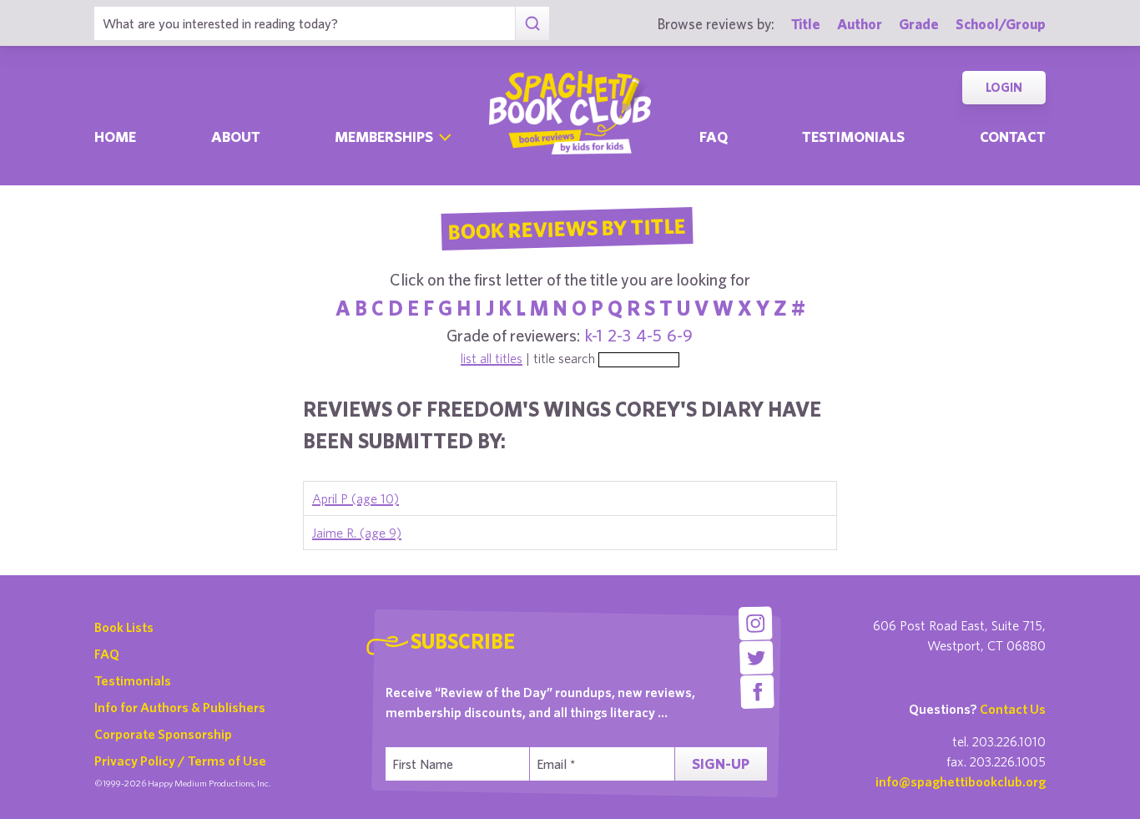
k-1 (594, 335)
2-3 (619, 335)
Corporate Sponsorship (163, 733)
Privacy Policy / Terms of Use (180, 760)
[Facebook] (757, 692)
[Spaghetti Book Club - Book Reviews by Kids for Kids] (570, 112)
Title (805, 24)
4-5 (649, 335)
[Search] (532, 23)
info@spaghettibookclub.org (960, 781)
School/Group (1001, 24)
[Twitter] (756, 657)
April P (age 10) (355, 498)
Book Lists (124, 626)
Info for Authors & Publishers (179, 707)
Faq (713, 136)
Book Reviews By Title (566, 228)
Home (115, 136)
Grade (919, 24)
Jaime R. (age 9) (356, 532)
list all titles (491, 358)
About (235, 136)
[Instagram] (755, 623)
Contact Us (1013, 708)
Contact (1013, 136)
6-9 (680, 335)
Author (859, 24)
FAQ (106, 653)
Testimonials (853, 136)
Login (1004, 87)
